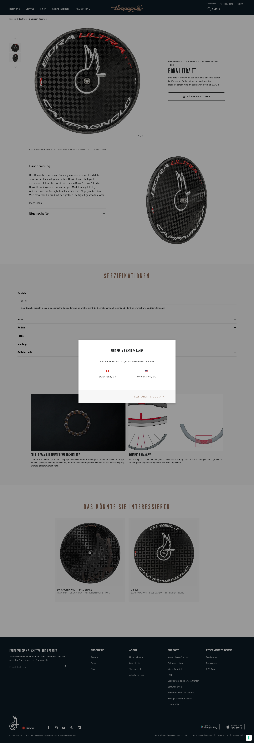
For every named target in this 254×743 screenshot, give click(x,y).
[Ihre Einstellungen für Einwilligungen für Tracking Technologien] (249, 738)
